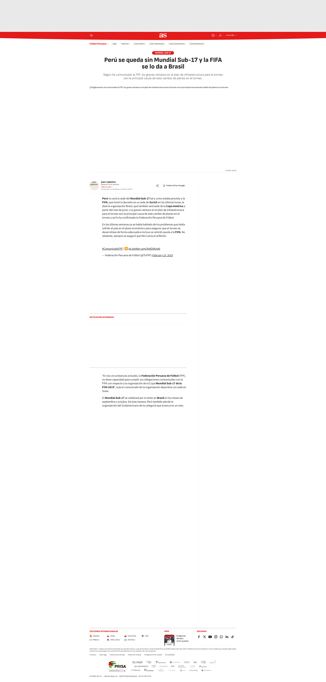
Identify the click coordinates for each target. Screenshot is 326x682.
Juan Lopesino (108, 182)
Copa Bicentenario (197, 44)
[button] (157, 185)
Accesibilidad (169, 655)
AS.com (195, 662)
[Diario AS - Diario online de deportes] (163, 35)
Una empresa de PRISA (117, 665)
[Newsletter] (213, 35)
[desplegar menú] (91, 35)
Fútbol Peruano (98, 43)
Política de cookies (134, 655)
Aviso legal (103, 655)
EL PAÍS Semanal (181, 666)
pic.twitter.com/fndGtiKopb (144, 249)
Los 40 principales (149, 662)
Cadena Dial (173, 666)
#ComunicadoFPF (112, 249)
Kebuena (202, 666)
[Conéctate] (220, 35)
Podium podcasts (161, 670)
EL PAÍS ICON (171, 670)
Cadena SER (187, 662)
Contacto (93, 655)
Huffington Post (141, 666)
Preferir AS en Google (175, 185)
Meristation (206, 670)
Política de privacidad (117, 655)
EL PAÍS (137, 662)
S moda (182, 670)
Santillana (160, 662)
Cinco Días (163, 666)
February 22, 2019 (162, 255)
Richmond (135, 670)
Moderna (149, 670)
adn (203, 662)
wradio (154, 666)
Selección (125, 44)
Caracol (212, 662)
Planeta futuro (192, 666)
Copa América (139, 44)
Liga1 (114, 44)
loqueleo (193, 670)
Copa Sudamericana (177, 44)
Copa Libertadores (157, 44)
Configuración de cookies (153, 655)
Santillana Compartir (175, 662)
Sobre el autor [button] (106, 187)
